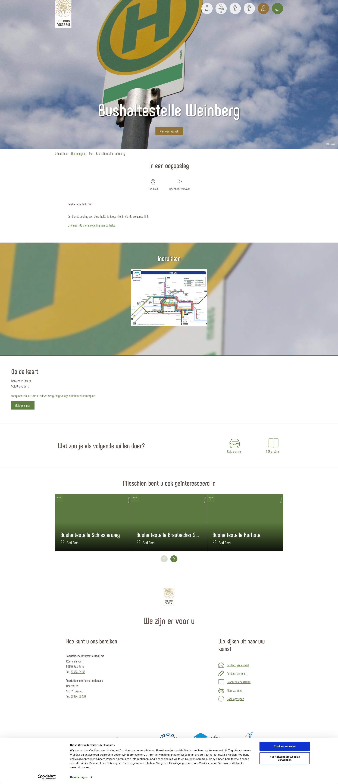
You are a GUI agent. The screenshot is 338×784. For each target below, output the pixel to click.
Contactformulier (237, 673)
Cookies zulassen (285, 746)
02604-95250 (78, 696)
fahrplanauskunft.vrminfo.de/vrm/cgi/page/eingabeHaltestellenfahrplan (53, 395)
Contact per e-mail (238, 665)
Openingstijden (235, 699)
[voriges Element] (164, 558)
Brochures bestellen (239, 682)
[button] (207, 8)
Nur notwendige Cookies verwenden (285, 758)
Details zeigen (78, 777)
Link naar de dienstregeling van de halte (91, 225)
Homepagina (78, 153)
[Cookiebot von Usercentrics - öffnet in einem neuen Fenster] (46, 777)
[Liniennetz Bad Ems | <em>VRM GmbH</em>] (169, 297)
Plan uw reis (234, 690)
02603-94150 (78, 672)
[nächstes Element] (173, 558)
